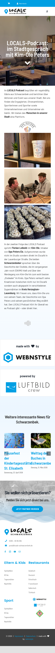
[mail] (20, 552)
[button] (6, 453)
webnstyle (29, 639)
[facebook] (5, 552)
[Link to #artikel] (27, 63)
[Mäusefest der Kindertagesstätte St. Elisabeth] (14, 434)
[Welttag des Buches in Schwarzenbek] (41, 434)
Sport (8, 600)
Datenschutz (31, 636)
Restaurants (38, 562)
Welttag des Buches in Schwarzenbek (42, 458)
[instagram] (10, 552)
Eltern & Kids (15, 562)
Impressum (19, 636)
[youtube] (15, 552)
